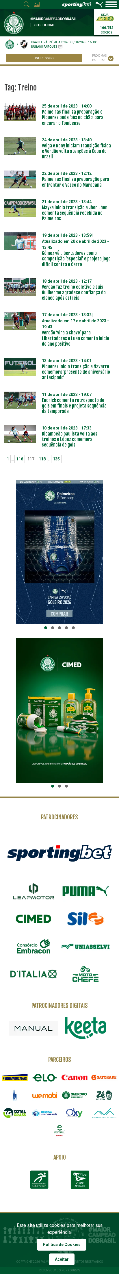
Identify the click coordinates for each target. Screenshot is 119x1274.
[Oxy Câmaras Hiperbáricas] (74, 1113)
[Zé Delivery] (104, 1095)
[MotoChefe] (85, 974)
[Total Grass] (14, 1113)
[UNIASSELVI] (85, 947)
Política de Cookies (62, 1244)
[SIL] (85, 919)
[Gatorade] (104, 1077)
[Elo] (44, 1077)
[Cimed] (33, 918)
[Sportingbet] (59, 852)
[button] (45, 628)
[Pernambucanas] (14, 1077)
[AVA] (104, 1113)
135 (56, 459)
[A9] (14, 1095)
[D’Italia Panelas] (33, 974)
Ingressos (44, 58)
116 (19, 459)
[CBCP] (79, 1179)
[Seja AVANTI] (105, 17)
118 (42, 459)
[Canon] (74, 1077)
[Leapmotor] (33, 891)
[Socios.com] (74, 1095)
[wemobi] (44, 1095)
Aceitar (62, 1259)
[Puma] (85, 891)
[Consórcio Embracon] (33, 946)
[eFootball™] (59, 1130)
